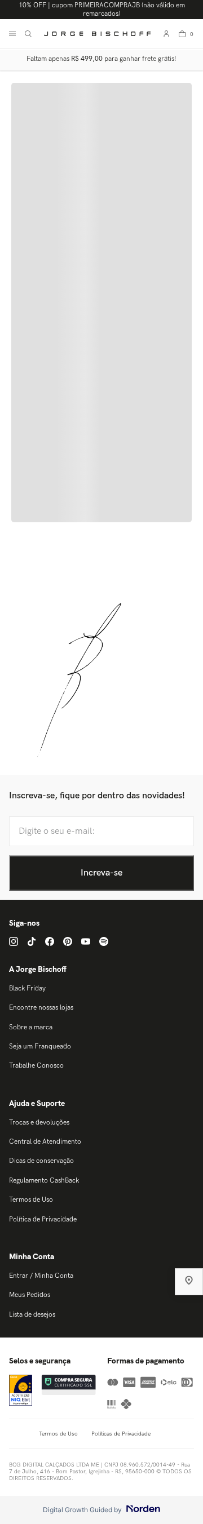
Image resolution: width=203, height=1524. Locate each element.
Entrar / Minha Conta (41, 1276)
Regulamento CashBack (44, 1180)
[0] (182, 34)
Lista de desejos (32, 1314)
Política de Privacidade (43, 1219)
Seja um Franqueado (40, 1046)
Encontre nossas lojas (41, 1007)
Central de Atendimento (45, 1142)
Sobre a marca (30, 1027)
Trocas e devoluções (39, 1122)
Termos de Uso (31, 1200)
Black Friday (27, 988)
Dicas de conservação (41, 1161)
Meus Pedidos (29, 1295)
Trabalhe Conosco (36, 1065)
